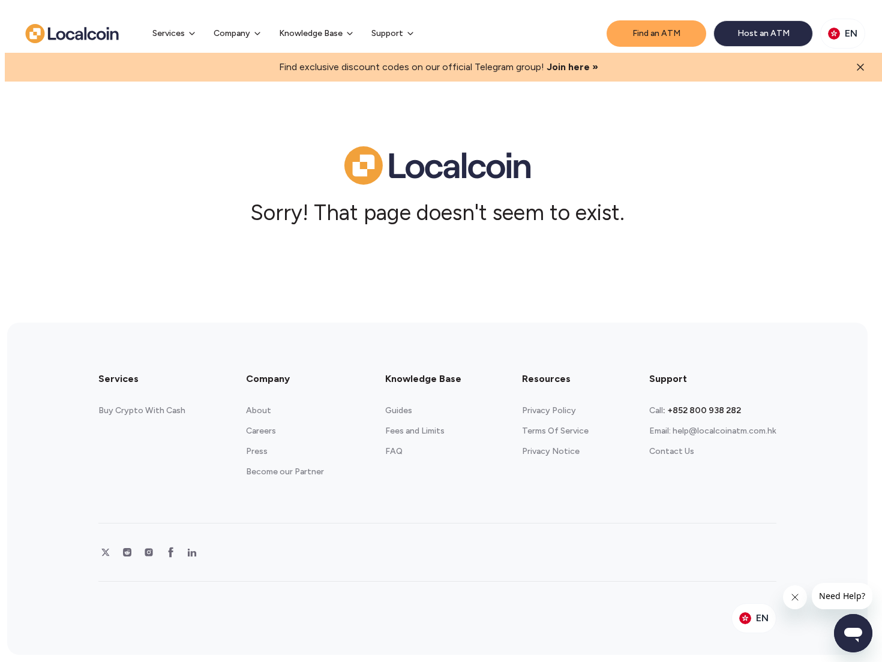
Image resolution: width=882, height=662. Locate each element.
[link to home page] (72, 33)
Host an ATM (763, 33)
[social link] (105, 552)
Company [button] (232, 33)
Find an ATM (656, 33)
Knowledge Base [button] (311, 33)
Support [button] (387, 33)
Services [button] (168, 33)
